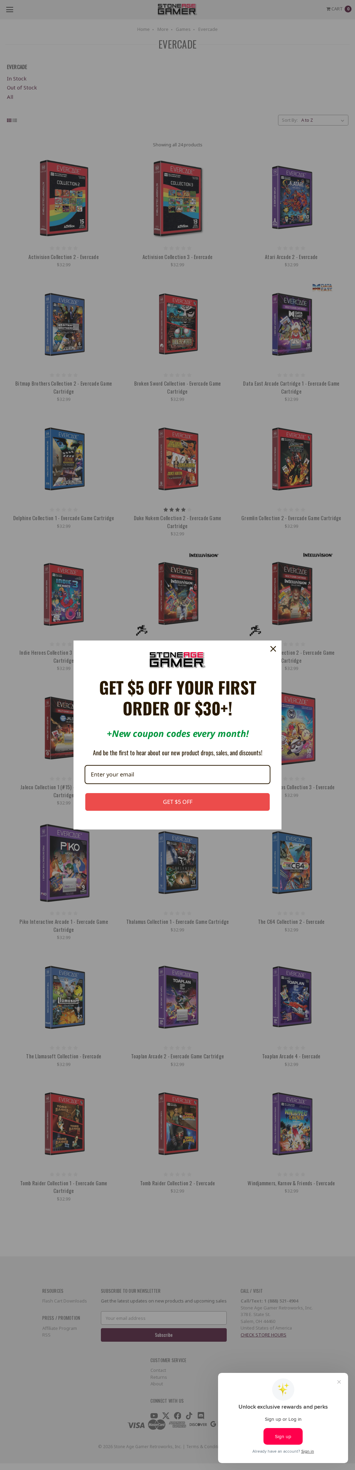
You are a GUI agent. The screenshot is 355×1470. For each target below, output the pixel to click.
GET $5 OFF (177, 802)
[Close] (273, 649)
